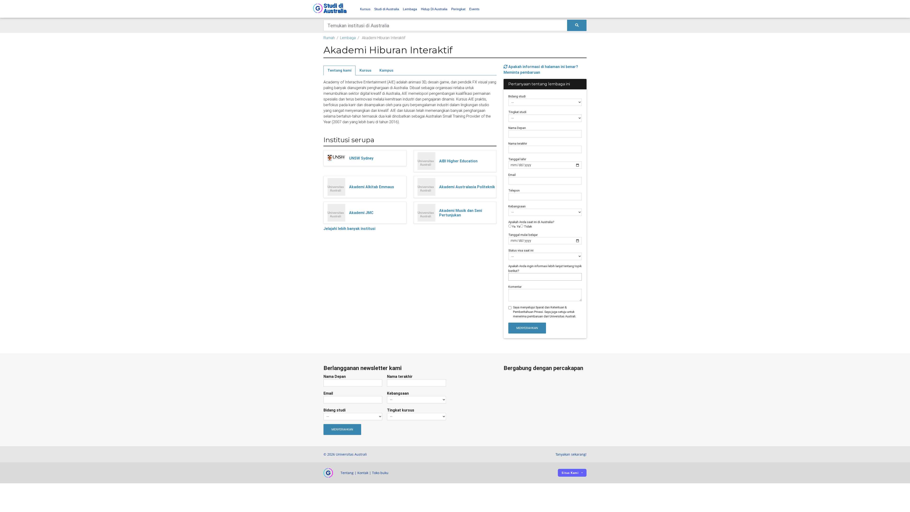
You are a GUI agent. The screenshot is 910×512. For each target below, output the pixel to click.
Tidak (527, 226)
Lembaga (410, 9)
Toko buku (380, 473)
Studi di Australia (386, 9)
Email (512, 175)
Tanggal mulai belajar (523, 235)
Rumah (329, 37)
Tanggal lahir (517, 159)
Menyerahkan (527, 328)
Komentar (515, 287)
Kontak (362, 473)
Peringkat (458, 9)
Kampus (386, 70)
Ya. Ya (515, 226)
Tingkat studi (517, 112)
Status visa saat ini (520, 250)
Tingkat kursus (400, 410)
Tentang (347, 473)
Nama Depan (517, 128)
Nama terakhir (517, 144)
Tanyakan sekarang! (571, 454)
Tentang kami (339, 70)
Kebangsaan (517, 206)
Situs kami (570, 473)
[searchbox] (511, 276)
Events (474, 9)
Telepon (514, 190)
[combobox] (545, 277)
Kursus (365, 9)
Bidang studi (517, 96)
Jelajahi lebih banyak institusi (349, 228)
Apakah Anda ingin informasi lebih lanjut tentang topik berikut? (545, 268)
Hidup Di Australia (434, 9)
